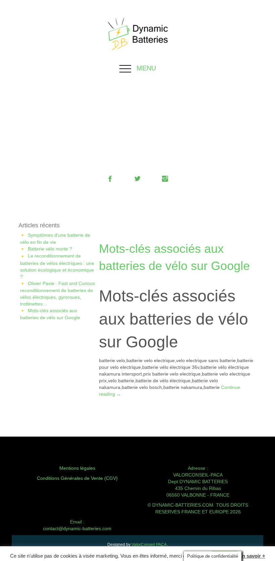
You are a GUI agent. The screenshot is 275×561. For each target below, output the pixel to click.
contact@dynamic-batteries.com (77, 528)
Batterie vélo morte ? (50, 248)
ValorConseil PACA (149, 544)
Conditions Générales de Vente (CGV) (77, 478)
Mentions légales (77, 468)
